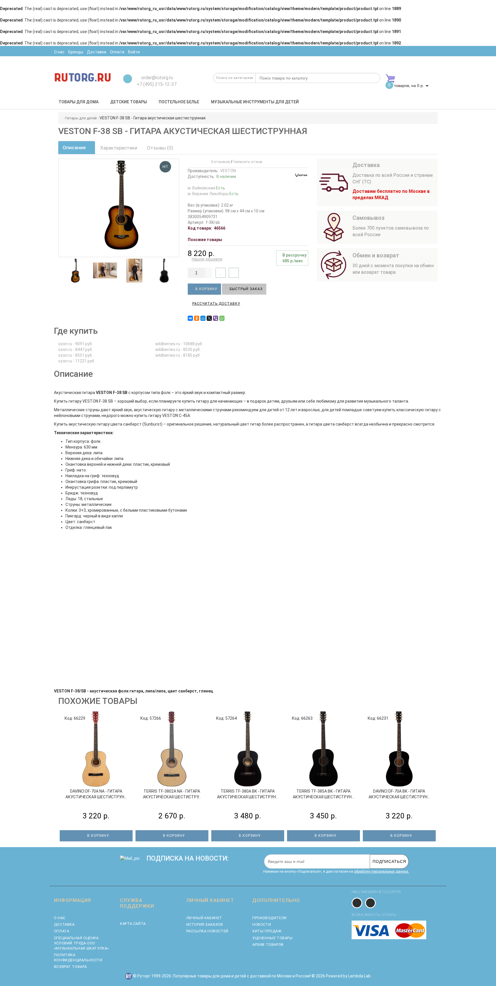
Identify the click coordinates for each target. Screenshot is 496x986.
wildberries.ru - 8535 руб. (178, 349)
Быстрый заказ (245, 289)
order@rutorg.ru (156, 77)
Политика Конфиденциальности (78, 957)
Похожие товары (205, 239)
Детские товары (128, 102)
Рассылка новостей (207, 931)
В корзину (205, 289)
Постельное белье (179, 102)
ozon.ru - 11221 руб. (76, 361)
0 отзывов (219, 162)
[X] (209, 318)
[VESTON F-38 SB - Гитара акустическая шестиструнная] (74, 270)
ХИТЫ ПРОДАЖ (267, 931)
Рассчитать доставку (216, 304)
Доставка (64, 924)
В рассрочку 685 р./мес (294, 258)
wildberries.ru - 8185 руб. (178, 355)
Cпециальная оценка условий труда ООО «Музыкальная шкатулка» (81, 943)
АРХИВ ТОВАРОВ (268, 944)
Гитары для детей (81, 118)
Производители (269, 918)
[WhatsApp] (221, 318)
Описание (75, 147)
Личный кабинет (204, 918)
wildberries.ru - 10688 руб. (179, 343)
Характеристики (118, 148)
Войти (134, 52)
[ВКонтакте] (190, 318)
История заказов (204, 924)
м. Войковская (206, 188)
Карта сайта (133, 923)
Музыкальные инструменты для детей (255, 102)
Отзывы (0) (160, 148)
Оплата (61, 931)
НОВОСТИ (261, 924)
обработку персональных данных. (381, 871)
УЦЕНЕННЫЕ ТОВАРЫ (272, 938)
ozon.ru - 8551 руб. (75, 355)
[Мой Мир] (203, 318)
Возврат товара (70, 966)
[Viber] (215, 318)
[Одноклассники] (196, 318)
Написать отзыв (247, 162)
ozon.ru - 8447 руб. (75, 349)
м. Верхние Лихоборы (213, 193)
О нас (59, 918)
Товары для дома (78, 102)
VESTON (228, 170)
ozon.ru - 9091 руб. (75, 343)
